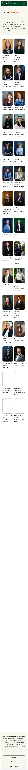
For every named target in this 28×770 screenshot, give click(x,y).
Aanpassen (14, 761)
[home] (9, 3)
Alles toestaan (14, 766)
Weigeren (14, 757)
